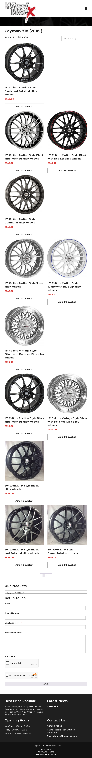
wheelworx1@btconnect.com (63, 736)
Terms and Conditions (46, 754)
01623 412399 (55, 726)
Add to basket (24, 106)
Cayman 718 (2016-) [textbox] (45, 593)
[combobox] (46, 592)
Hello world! (52, 707)
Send (46, 684)
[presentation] (22, 663)
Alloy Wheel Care (46, 752)
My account (46, 749)
